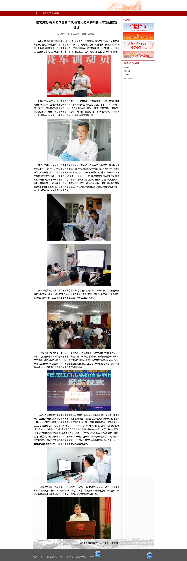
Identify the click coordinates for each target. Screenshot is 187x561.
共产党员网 (128, 78)
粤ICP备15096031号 (87, 557)
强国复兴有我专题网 (51, 13)
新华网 (126, 68)
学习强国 (127, 71)
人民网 (126, 75)
